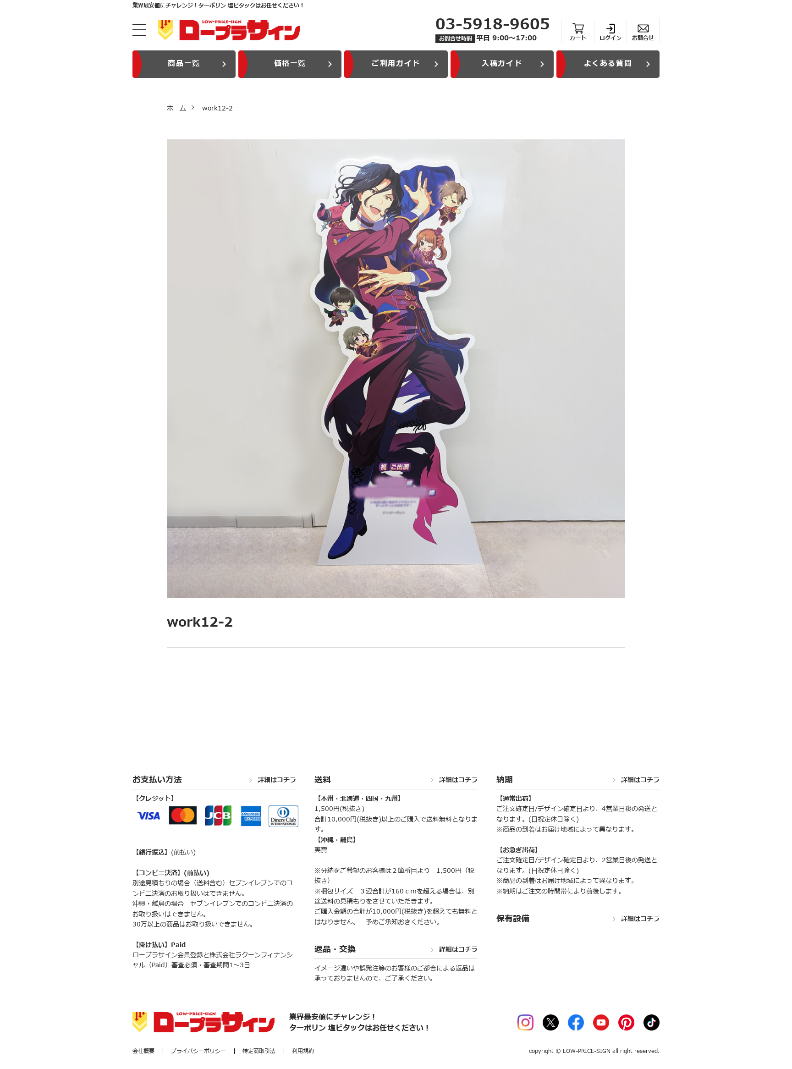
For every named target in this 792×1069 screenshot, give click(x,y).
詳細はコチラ (277, 780)
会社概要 (143, 1051)
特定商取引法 (258, 1051)
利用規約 (303, 1051)
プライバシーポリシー (198, 1051)
